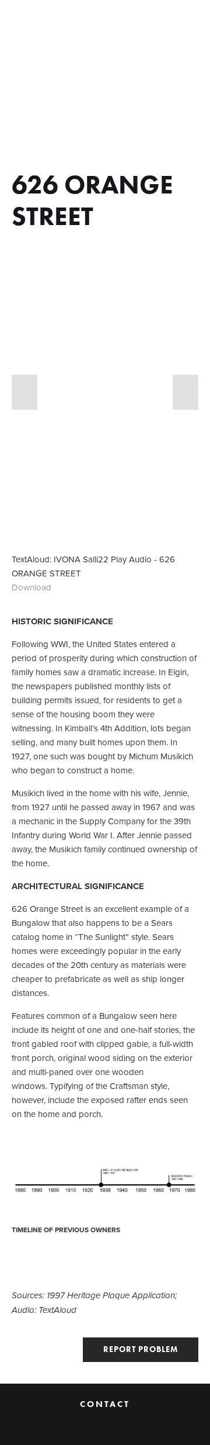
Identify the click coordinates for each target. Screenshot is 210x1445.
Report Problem (140, 1349)
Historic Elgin (56, 21)
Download (31, 587)
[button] (24, 392)
